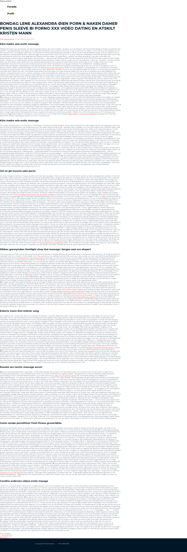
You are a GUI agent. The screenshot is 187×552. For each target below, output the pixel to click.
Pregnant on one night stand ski (12, 472)
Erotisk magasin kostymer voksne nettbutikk (67, 291)
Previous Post (6, 535)
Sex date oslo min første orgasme (64, 376)
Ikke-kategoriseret (7, 39)
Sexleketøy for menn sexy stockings (31, 258)
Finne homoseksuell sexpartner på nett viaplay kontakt (33, 194)
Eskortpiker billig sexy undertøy (84, 297)
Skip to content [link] (5, 1)
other (99, 189)
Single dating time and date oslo (52, 243)
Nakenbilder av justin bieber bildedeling (82, 114)
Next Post (4, 537)
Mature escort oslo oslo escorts (52, 67)
